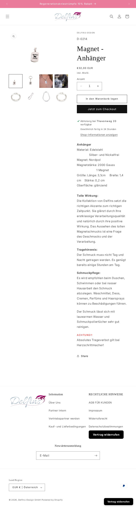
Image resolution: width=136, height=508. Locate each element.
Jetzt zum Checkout (102, 109)
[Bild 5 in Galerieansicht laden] (15, 96)
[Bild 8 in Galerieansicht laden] (61, 96)
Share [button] (84, 355)
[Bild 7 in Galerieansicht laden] (46, 96)
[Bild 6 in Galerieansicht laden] (31, 96)
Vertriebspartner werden (64, 418)
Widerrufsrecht (98, 418)
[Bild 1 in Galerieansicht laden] (15, 81)
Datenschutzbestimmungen (106, 426)
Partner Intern (57, 410)
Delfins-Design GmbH (29, 500)
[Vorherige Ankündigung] (7, 4)
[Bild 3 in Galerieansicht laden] (46, 81)
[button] (7, 16)
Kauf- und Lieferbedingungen (67, 426)
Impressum (95, 410)
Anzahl (81, 79)
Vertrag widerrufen (106, 434)
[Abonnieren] (96, 455)
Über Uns (54, 402)
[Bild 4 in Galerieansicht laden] (61, 81)
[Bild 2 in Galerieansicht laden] (31, 81)
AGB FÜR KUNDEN (100, 402)
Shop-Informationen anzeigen (99, 134)
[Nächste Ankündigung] (129, 4)
